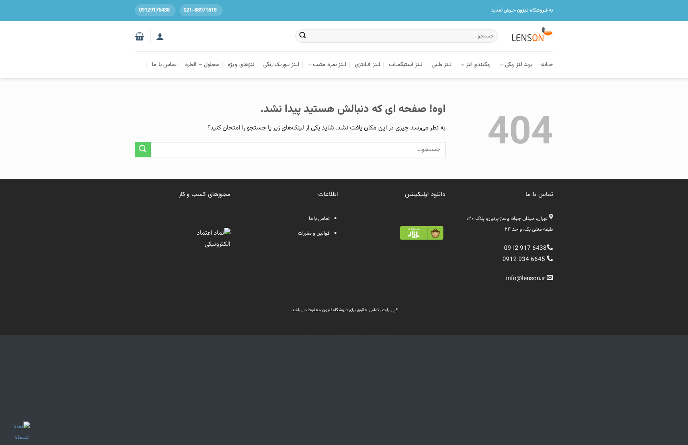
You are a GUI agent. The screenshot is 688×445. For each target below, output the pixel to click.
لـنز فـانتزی (367, 64)
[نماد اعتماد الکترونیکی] (213, 240)
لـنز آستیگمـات (405, 64)
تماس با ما (164, 64)
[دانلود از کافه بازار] (422, 233)
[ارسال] (303, 36)
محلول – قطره (202, 64)
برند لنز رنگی (518, 64)
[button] (139, 36)
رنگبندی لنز (478, 64)
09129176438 (154, 10)
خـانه (547, 64)
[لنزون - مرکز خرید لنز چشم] (531, 36)
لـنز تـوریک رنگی (281, 64)
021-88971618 (200, 10)
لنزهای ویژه (241, 64)
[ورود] (160, 36)
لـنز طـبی (442, 64)
